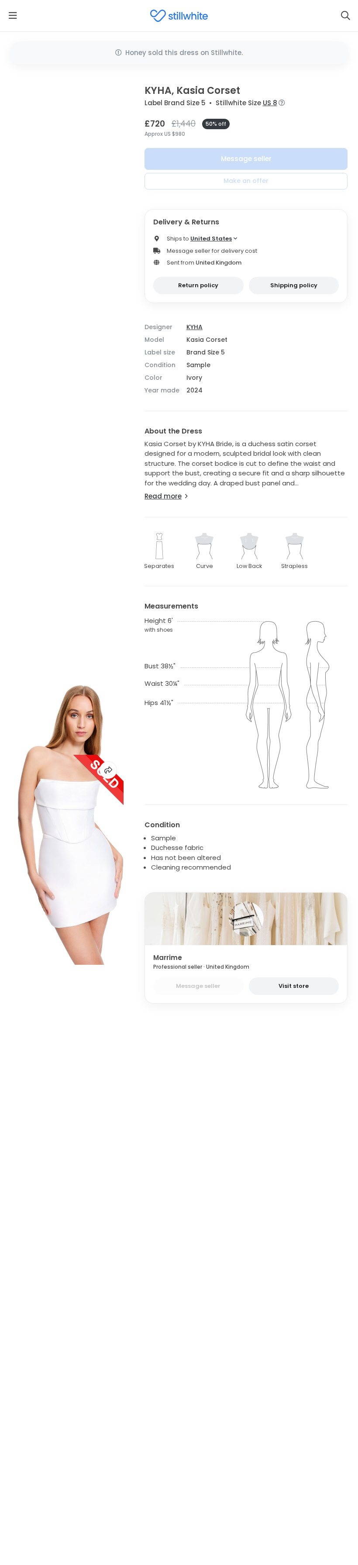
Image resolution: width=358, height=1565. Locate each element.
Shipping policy (293, 285)
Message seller (246, 158)
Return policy (198, 285)
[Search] (345, 15)
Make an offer (246, 180)
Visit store (294, 986)
